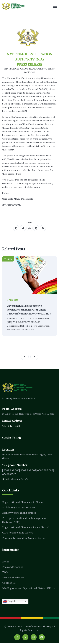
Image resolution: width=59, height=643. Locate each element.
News (9, 259)
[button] (25, 356)
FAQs (5, 572)
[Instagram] (34, 637)
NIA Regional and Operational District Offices (28, 588)
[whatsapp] (29, 228)
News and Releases (13, 577)
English (11, 601)
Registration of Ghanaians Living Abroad (25, 527)
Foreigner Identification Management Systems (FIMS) (24, 519)
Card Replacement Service (17, 532)
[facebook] (16, 228)
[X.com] (25, 637)
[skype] (43, 228)
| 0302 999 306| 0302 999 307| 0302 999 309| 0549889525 (28, 472)
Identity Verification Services (19, 512)
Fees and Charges (12, 566)
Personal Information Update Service (24, 537)
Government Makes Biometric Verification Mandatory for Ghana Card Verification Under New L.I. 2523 (29, 309)
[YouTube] (42, 637)
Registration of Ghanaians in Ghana (22, 502)
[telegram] (36, 228)
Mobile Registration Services (18, 507)
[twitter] (23, 228)
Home (5, 561)
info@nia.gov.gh (19, 478)
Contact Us (9, 582)
